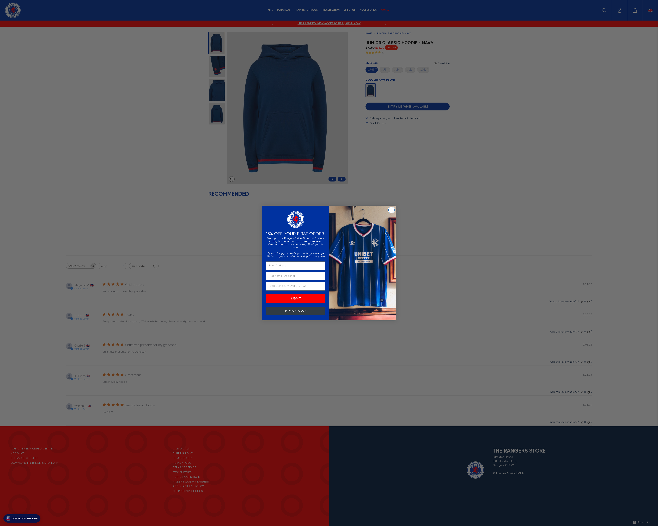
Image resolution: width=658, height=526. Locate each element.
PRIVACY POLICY (295, 311)
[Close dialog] (391, 210)
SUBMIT (295, 298)
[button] (21, 518)
